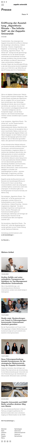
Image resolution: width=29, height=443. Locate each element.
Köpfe (2, 431)
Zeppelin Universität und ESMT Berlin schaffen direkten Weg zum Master (14, 404)
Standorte (3, 432)
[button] (2, 441)
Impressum (17, 434)
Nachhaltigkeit (18, 429)
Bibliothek (3, 429)
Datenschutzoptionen (20, 432)
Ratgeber (3, 436)
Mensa (3, 438)
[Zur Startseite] (21, 5)
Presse (6, 9)
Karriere (3, 434)
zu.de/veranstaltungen (7, 235)
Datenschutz (18, 431)
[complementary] (6, 2)
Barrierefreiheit (18, 436)
